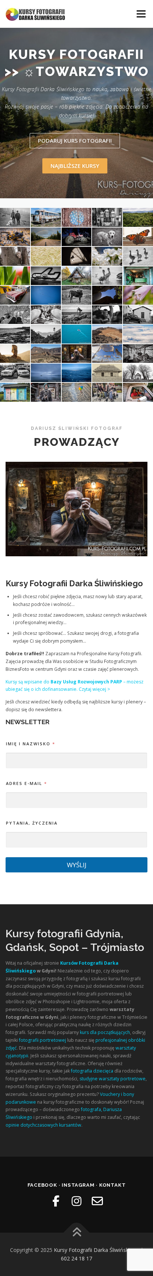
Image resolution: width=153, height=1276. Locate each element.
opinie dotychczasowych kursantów (43, 1125)
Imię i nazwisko (30, 743)
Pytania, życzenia (32, 823)
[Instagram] (76, 1201)
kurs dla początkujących (105, 1032)
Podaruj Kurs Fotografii (75, 140)
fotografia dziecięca (92, 1071)
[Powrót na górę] (77, 1232)
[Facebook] (55, 1201)
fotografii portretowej (42, 1040)
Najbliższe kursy (75, 165)
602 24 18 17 (76, 1258)
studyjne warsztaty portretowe (112, 1079)
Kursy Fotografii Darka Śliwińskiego (96, 1249)
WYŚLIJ (77, 865)
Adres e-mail (26, 783)
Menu (140, 14)
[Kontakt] (97, 1201)
